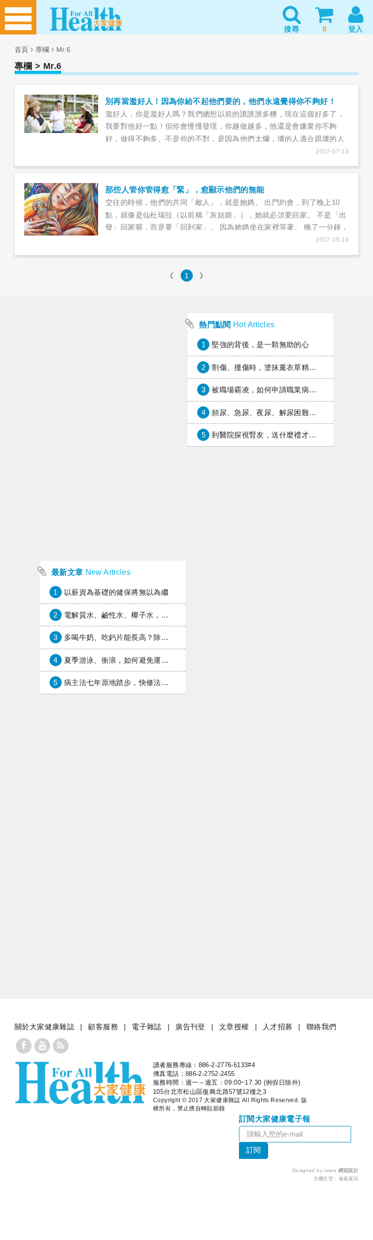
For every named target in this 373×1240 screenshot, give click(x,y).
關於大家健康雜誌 (44, 1026)
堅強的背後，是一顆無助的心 (260, 344)
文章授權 (234, 1026)
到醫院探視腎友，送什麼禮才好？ (268, 435)
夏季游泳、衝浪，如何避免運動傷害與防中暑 (139, 660)
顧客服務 (103, 1026)
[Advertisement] (113, 490)
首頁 (22, 49)
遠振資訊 (349, 1178)
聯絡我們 (321, 1026)
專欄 (42, 49)
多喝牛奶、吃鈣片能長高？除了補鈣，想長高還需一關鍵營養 (165, 637)
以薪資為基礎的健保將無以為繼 (116, 592)
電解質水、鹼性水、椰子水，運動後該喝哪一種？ (146, 615)
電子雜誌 (147, 1026)
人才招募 (278, 1026)
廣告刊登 (190, 1026)
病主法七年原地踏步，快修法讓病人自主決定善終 (146, 682)
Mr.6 (63, 49)
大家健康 (80, 1083)
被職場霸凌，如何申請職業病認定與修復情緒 (286, 389)
